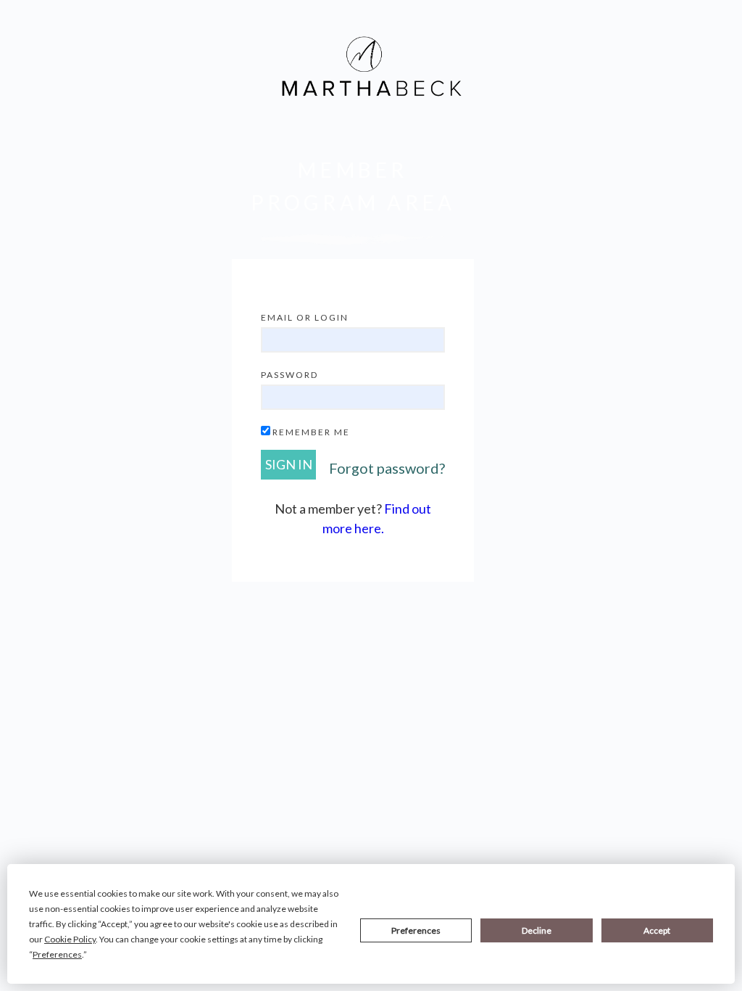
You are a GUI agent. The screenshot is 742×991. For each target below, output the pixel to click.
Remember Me (311, 432)
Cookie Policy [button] (70, 939)
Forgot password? (387, 468)
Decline (536, 930)
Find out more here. (377, 518)
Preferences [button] (57, 954)
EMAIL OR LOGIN (305, 317)
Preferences (416, 930)
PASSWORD (289, 374)
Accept (656, 930)
